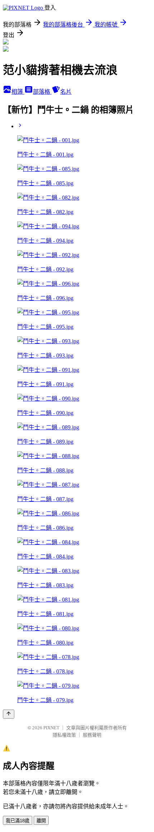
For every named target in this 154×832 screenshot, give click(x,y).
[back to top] (8, 714)
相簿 (17, 92)
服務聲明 (92, 735)
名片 (66, 92)
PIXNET (51, 727)
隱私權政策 (64, 735)
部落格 (42, 92)
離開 (41, 820)
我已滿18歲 (17, 820)
